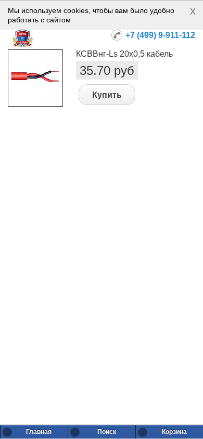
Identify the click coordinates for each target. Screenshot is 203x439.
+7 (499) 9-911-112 (160, 35)
